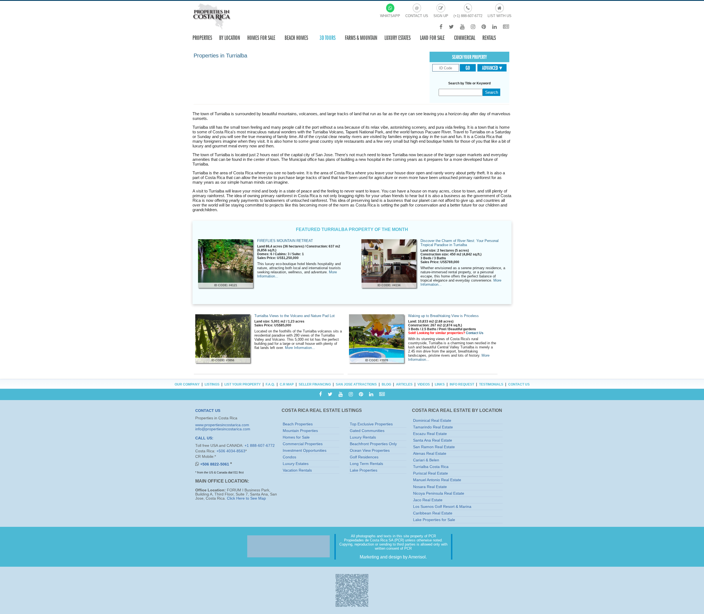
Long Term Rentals (366, 464)
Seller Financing (315, 384)
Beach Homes (296, 38)
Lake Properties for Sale (434, 520)
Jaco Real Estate (427, 500)
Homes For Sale (261, 38)
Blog (386, 384)
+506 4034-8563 (230, 451)
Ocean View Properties (370, 450)
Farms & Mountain (361, 38)
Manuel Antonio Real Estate (437, 480)
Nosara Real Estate (430, 487)
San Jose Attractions (356, 384)
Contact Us (474, 333)
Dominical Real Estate (432, 420)
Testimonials (491, 384)
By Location (229, 38)
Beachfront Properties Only (373, 444)
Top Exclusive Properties (371, 424)
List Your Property (242, 384)
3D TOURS (328, 38)
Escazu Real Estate (430, 434)
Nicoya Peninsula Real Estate (438, 493)
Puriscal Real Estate (430, 473)
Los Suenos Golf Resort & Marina (442, 507)
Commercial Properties (303, 444)
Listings (212, 384)
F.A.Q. (270, 384)
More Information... (300, 348)
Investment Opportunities (304, 450)
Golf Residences (364, 457)
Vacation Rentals (297, 470)
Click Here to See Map (246, 498)
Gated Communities (367, 431)
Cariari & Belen (426, 460)
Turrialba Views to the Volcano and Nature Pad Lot (294, 316)
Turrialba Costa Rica (431, 467)
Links (440, 384)
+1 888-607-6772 (259, 446)
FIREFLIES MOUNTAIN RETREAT (285, 241)
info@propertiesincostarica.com (222, 429)
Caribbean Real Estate (432, 513)
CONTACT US (207, 411)
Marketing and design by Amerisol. (393, 557)
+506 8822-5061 (215, 464)
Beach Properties (298, 424)
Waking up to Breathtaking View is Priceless (443, 316)
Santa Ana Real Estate (432, 440)
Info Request (462, 384)
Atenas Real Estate (429, 453)
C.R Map (287, 384)
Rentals (489, 38)
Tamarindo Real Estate (433, 427)
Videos (423, 384)
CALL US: (204, 438)
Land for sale (432, 38)
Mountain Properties (300, 431)
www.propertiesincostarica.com (222, 425)
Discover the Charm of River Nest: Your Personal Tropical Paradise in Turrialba (459, 243)
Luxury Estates (397, 38)
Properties (202, 38)
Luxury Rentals (363, 437)
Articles (404, 384)
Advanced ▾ (492, 67)
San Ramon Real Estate (434, 447)
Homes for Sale (296, 437)
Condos (289, 457)
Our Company (187, 384)
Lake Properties (363, 470)
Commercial (464, 38)
